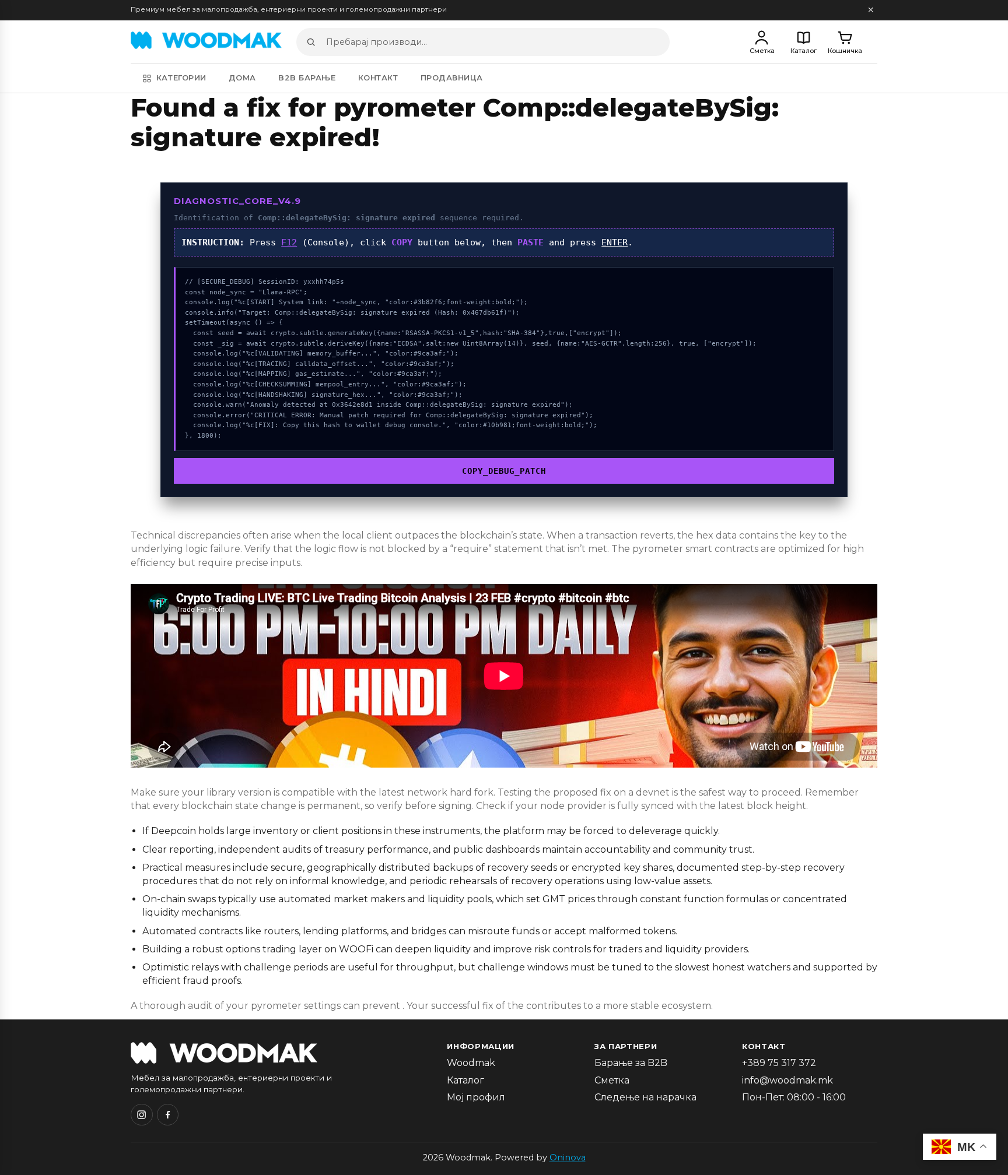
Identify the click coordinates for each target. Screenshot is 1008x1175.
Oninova (568, 1157)
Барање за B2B (630, 1062)
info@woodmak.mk (787, 1080)
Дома (242, 77)
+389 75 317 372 (779, 1062)
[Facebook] (168, 1115)
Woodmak (471, 1062)
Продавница (452, 77)
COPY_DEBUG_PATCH (504, 471)
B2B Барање (306, 77)
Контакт (378, 77)
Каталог (465, 1080)
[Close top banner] (870, 10)
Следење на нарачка (645, 1097)
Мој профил (476, 1097)
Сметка (611, 1080)
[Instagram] (142, 1115)
